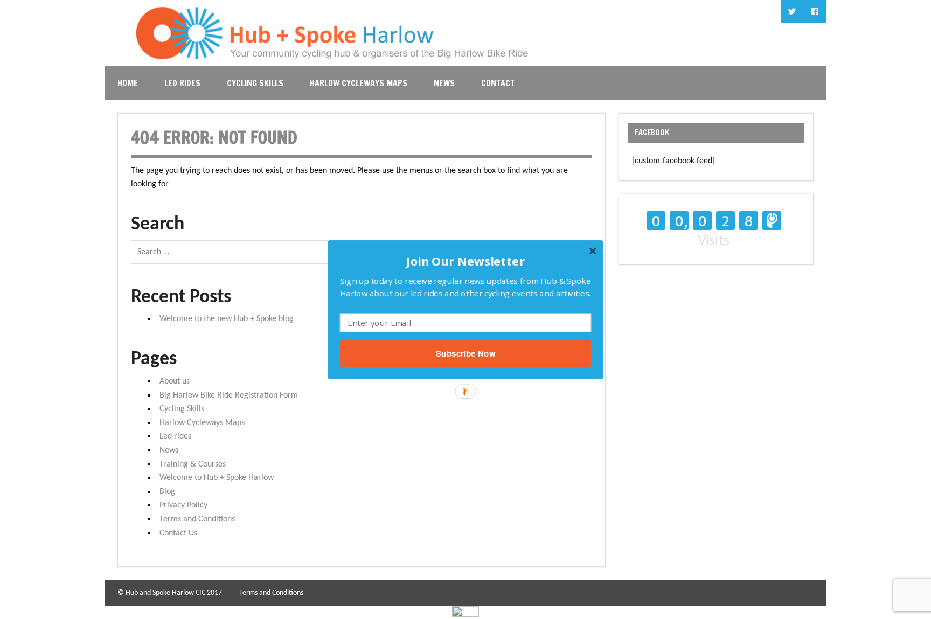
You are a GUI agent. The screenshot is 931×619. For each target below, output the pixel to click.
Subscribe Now (465, 353)
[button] (465, 260)
